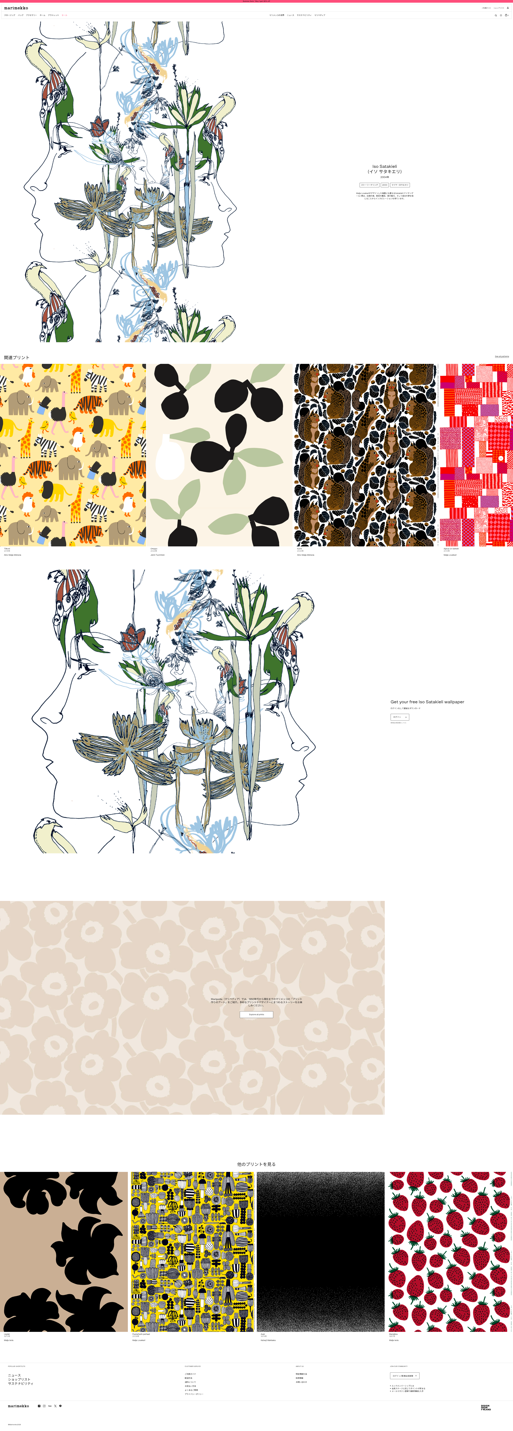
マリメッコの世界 (276, 15)
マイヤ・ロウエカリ (400, 185)
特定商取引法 (301, 1374)
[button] (500, 458)
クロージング (9, 15)
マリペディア (319, 15)
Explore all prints (256, 1014)
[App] (50, 1406)
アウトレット (53, 15)
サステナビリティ (304, 15)
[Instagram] (44, 1406)
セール (64, 15)
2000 (384, 185)
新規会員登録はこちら (398, 723)
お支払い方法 (190, 1386)
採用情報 (299, 1378)
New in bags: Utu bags (256, 1)
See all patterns (502, 357)
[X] (55, 1406)
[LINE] (60, 1406)
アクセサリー (31, 15)
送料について (190, 1382)
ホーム (42, 15)
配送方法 (188, 1378)
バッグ (20, 15)
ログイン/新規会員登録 (403, 1376)
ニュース (290, 15)
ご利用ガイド (486, 8)
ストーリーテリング (369, 185)
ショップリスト (499, 8)
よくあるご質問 (191, 1390)
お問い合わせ (301, 1382)
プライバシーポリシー (194, 1394)
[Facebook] (39, 1406)
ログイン (397, 717)
